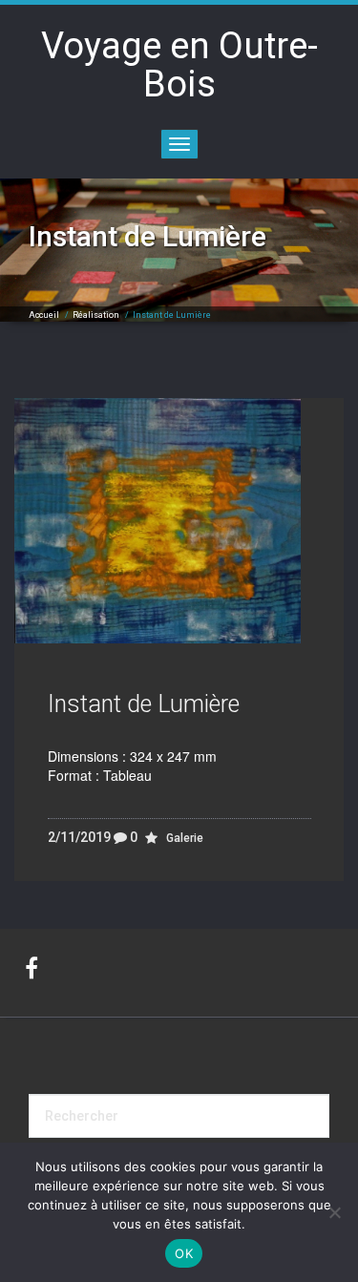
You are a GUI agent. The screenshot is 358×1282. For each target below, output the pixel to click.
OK (184, 1253)
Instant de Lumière (144, 704)
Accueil (44, 315)
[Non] (334, 1212)
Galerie (184, 838)
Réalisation (96, 315)
